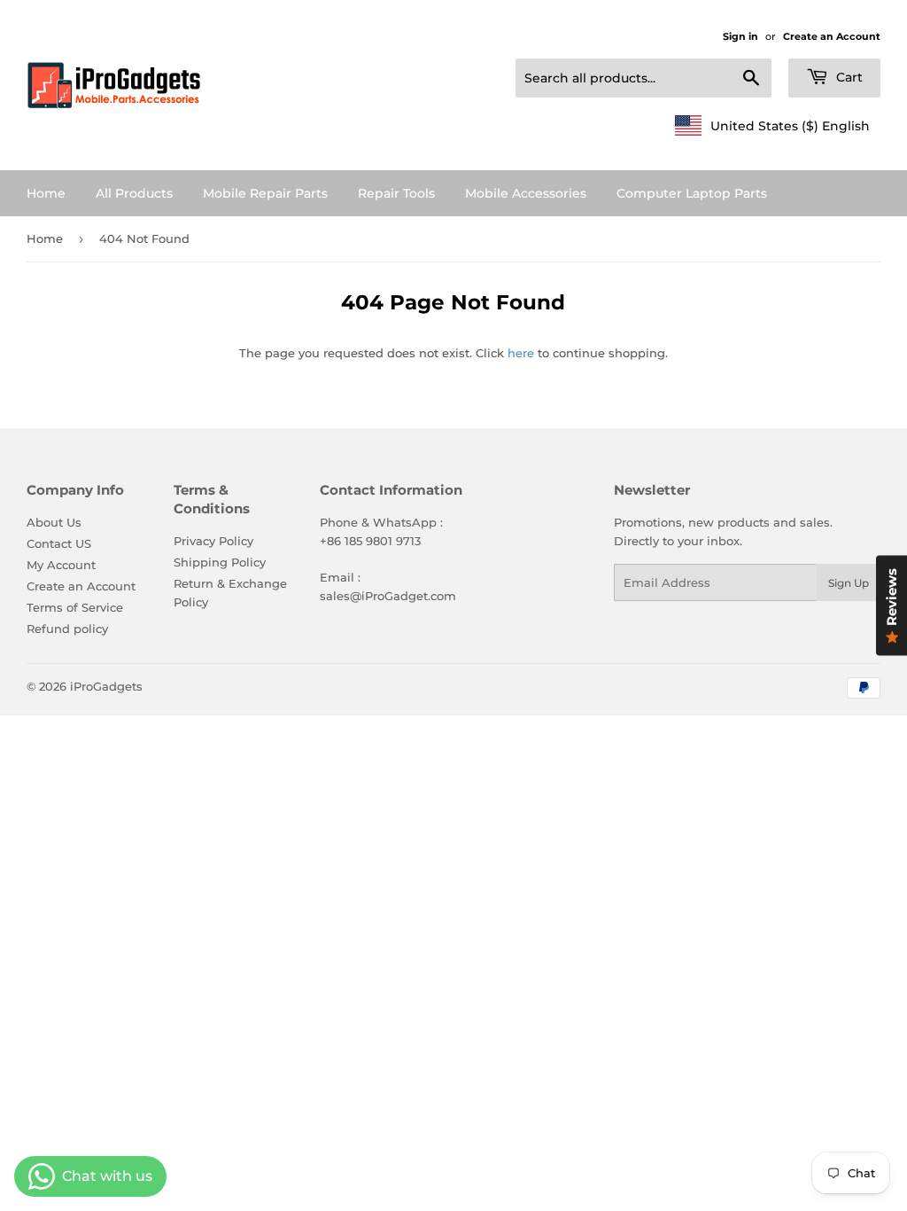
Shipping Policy (220, 562)
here (521, 353)
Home (46, 193)
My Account (61, 565)
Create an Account (831, 36)
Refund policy (67, 628)
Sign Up (848, 583)
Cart (848, 77)
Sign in (740, 36)
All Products (134, 193)
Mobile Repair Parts (265, 193)
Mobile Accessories (525, 193)
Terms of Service (75, 607)
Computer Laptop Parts (691, 193)
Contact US (59, 543)
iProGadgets (106, 686)
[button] (772, 126)
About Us (54, 522)
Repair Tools (396, 193)
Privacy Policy (213, 541)
